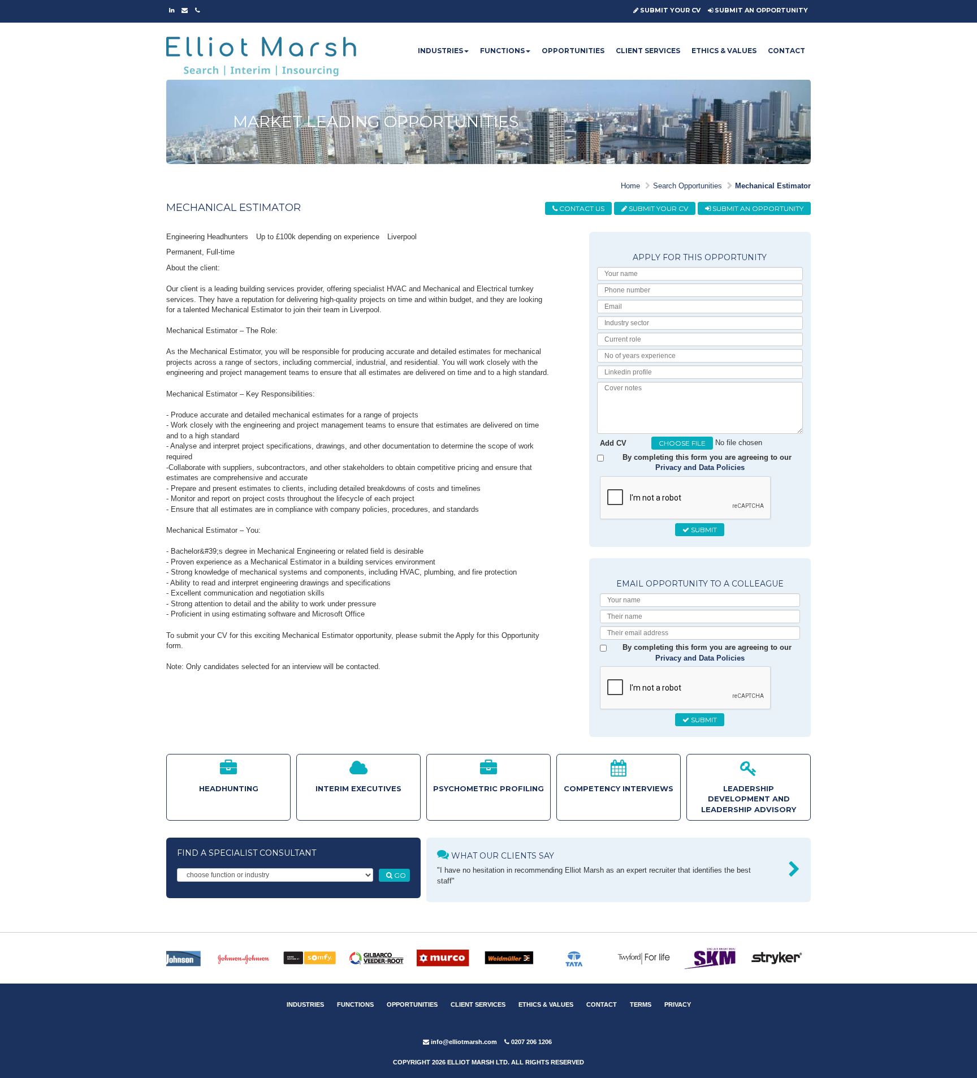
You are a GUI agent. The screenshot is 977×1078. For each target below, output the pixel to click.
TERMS (640, 1004)
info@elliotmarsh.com (463, 1041)
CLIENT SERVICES (648, 50)
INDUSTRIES (440, 50)
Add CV (613, 443)
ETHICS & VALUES (723, 50)
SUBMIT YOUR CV (669, 10)
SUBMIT (703, 529)
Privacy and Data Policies (700, 467)
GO (399, 875)
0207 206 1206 (530, 1041)
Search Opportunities (687, 186)
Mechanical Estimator (773, 186)
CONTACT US (580, 208)
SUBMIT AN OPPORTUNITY (760, 10)
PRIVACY (677, 1004)
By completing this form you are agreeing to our (707, 462)
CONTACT (786, 50)
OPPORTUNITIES (573, 50)
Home (630, 186)
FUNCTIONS (502, 50)
